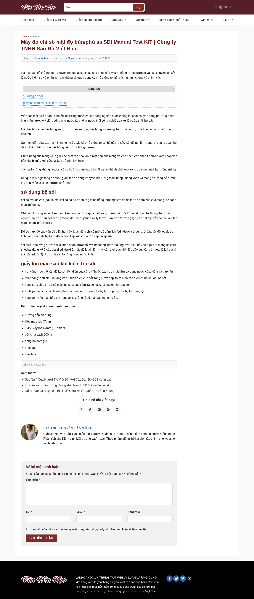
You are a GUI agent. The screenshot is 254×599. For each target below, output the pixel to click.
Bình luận (33, 479)
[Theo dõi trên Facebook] (216, 7)
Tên (29, 511)
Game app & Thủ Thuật (173, 20)
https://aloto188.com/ (103, 569)
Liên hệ (228, 20)
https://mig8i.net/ (74, 569)
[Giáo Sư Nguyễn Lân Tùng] (29, 431)
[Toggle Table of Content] (171, 89)
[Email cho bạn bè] (99, 409)
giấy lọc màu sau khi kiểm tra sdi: (45, 102)
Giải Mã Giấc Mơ (55, 20)
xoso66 (17, 569)
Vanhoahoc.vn (43, 58)
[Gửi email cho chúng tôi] (230, 7)
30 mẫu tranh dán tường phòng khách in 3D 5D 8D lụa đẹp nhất (67, 385)
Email (80, 511)
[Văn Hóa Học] (39, 7)
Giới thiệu (207, 20)
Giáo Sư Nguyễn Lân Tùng (73, 58)
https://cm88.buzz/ (47, 569)
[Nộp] (138, 7)
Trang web (134, 511)
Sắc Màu (117, 20)
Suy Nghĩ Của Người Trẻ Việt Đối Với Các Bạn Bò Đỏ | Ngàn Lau (68, 379)
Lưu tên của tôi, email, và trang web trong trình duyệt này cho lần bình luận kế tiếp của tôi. (89, 529)
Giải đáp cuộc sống (89, 20)
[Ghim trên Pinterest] (108, 409)
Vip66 (5, 569)
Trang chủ (27, 20)
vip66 (29, 569)
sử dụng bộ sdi (33, 96)
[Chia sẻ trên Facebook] (81, 409)
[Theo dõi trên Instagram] (220, 7)
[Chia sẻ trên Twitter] (90, 409)
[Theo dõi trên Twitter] (225, 7)
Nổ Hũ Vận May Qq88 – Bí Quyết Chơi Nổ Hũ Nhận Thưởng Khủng (69, 390)
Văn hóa (140, 20)
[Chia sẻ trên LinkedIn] (117, 409)
